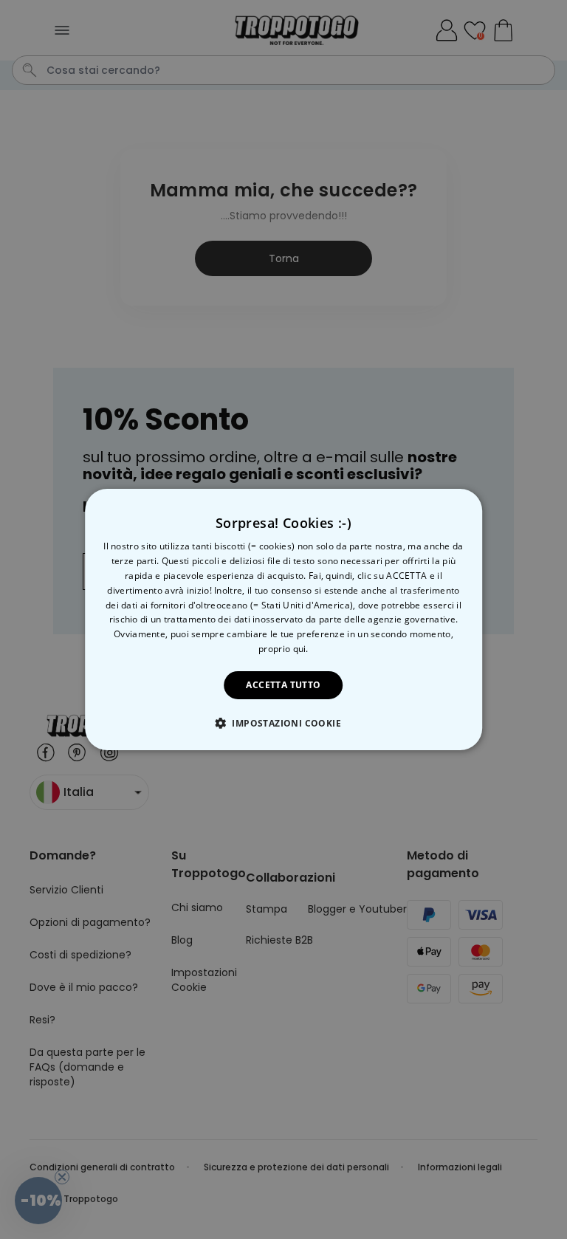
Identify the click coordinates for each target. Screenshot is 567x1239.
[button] (283, 723)
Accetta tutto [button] (283, 685)
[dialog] (283, 619)
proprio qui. (283, 648)
